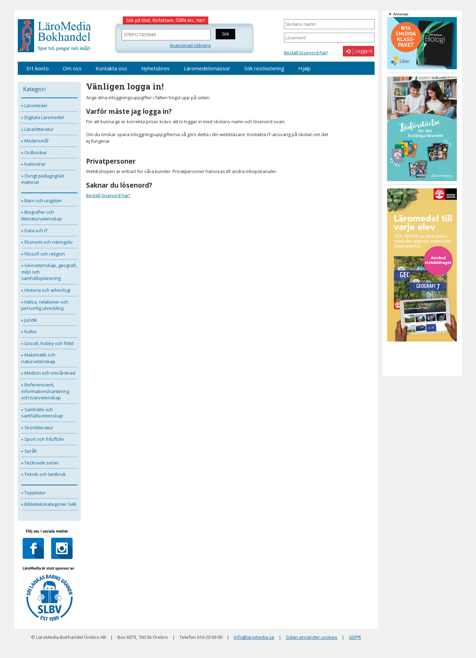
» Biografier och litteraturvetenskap (41, 215)
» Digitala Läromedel (42, 117)
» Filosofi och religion (43, 254)
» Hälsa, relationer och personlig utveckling (44, 305)
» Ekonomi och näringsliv (47, 242)
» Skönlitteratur (37, 427)
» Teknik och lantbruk (43, 474)
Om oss (72, 68)
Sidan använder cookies (311, 637)
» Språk (29, 451)
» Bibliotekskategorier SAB (48, 504)
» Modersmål (34, 141)
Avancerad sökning (190, 45)
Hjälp (304, 68)
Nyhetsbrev (155, 68)
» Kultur (29, 331)
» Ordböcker (34, 152)
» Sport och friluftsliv (42, 439)
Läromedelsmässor (207, 68)
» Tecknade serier (40, 463)
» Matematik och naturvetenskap (38, 358)
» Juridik (29, 320)
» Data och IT (34, 230)
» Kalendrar (33, 164)
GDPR (355, 637)
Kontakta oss (111, 68)
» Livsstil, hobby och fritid (47, 343)
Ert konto (37, 68)
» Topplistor (33, 492)
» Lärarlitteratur (37, 129)
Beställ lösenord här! (306, 52)
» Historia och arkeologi (45, 290)
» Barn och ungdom (41, 200)
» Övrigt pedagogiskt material (42, 179)
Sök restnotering (264, 68)
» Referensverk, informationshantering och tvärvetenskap (45, 391)
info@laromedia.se (254, 637)
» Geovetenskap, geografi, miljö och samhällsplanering (49, 271)
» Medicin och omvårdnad (48, 373)
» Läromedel (34, 105)
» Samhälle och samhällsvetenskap (42, 412)
